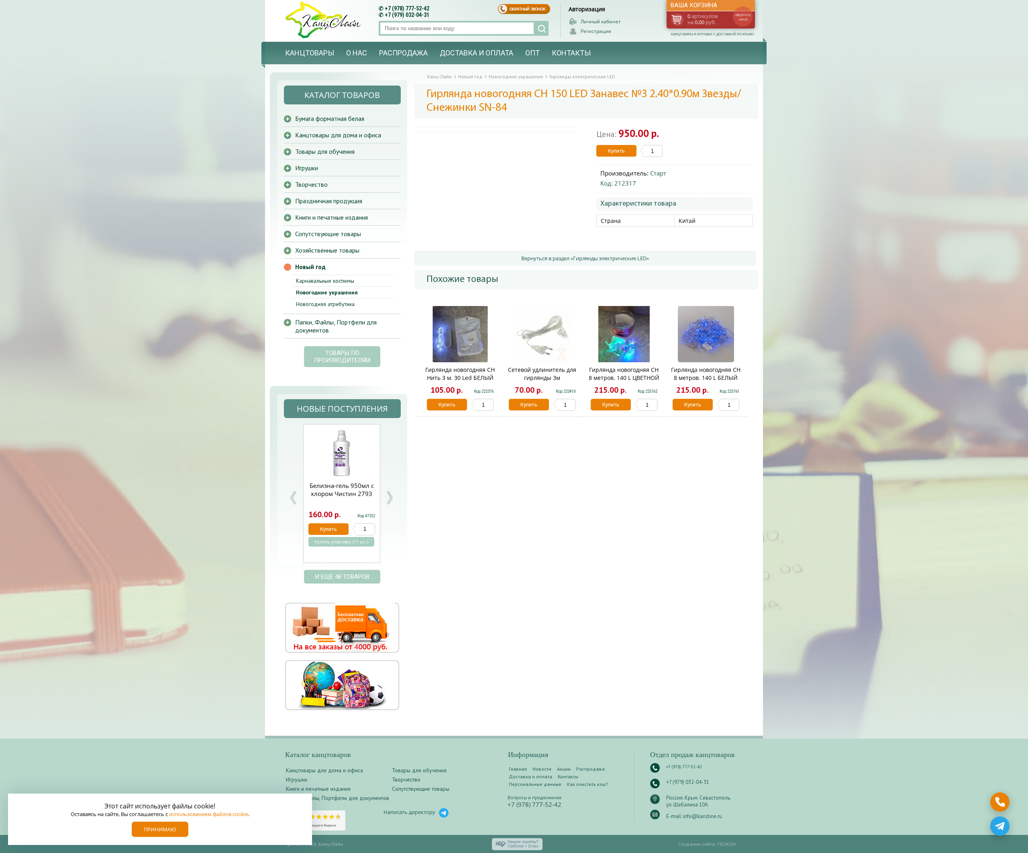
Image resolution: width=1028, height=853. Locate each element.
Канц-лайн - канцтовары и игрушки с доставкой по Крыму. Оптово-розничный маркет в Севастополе (324, 20)
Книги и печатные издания (331, 217)
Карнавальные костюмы (325, 280)
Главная (518, 769)
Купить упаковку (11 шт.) (341, 542)
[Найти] (541, 28)
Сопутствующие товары (328, 234)
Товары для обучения (325, 151)
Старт (658, 173)
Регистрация (596, 31)
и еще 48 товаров (342, 576)
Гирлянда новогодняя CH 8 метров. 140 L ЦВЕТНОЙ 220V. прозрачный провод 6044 (623, 382)
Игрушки (306, 168)
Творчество (311, 184)
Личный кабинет (601, 21)
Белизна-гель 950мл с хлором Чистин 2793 (342, 490)
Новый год (310, 267)
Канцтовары (309, 53)
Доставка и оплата (476, 53)
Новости (541, 769)
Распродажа (403, 53)
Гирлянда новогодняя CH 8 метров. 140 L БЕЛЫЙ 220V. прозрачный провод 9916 (705, 382)
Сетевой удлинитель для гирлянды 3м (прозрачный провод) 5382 (542, 382)
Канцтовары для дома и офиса (338, 135)
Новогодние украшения (327, 292)
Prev (293, 498)
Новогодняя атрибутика (325, 304)
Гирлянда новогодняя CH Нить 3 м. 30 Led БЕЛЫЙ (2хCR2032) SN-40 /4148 (460, 378)
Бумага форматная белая (329, 118)
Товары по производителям (342, 356)
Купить (616, 151)
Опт (532, 53)
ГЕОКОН (727, 844)
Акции (564, 769)
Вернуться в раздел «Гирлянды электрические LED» (585, 258)
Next (389, 498)
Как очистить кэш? (587, 784)
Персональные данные (535, 784)
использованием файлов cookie (208, 814)
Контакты (571, 53)
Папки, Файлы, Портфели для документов (336, 326)
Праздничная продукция (328, 201)
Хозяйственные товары (327, 250)
